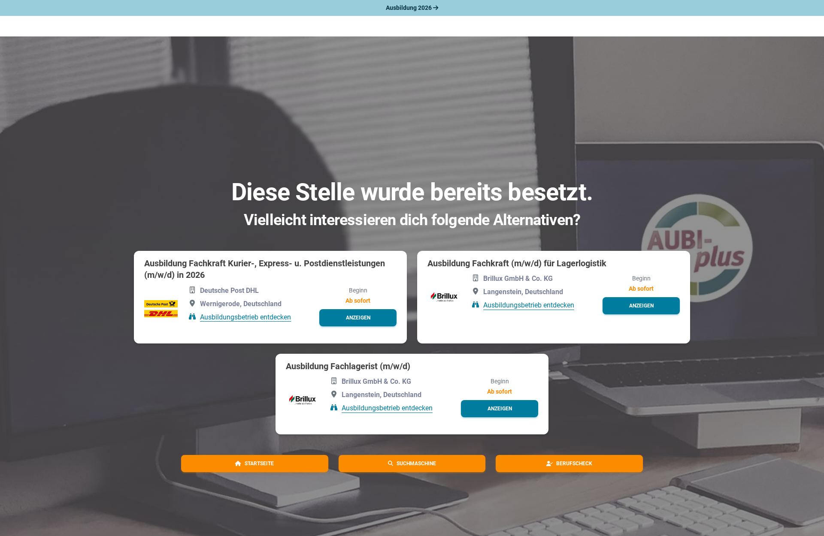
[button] (358, 317)
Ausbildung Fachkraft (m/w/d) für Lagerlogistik (516, 263)
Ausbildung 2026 (409, 7)
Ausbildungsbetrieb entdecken (245, 317)
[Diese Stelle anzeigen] (161, 308)
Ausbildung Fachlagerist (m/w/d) (348, 366)
